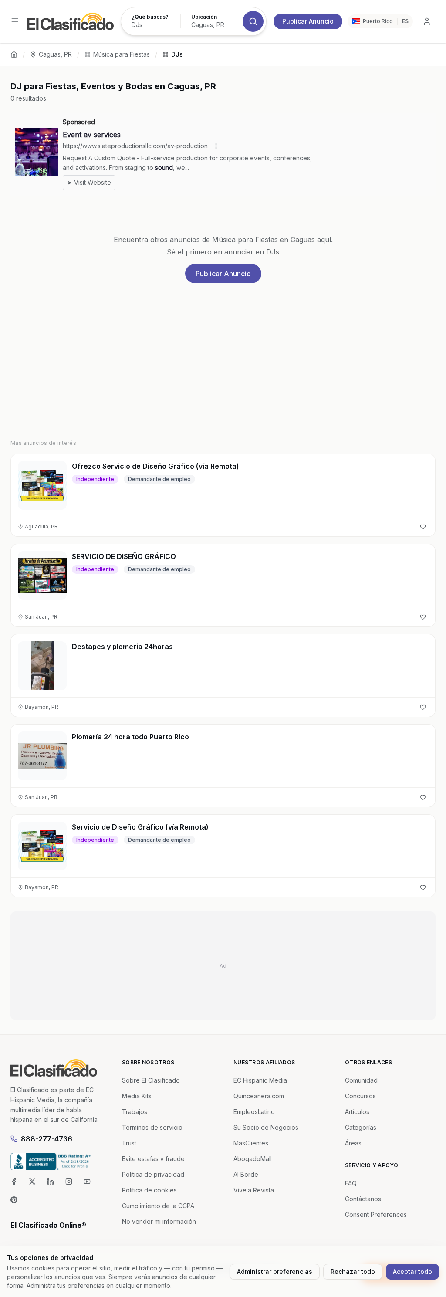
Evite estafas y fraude (153, 1158)
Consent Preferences (376, 1214)
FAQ (351, 1183)
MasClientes (250, 1143)
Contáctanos (363, 1198)
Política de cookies (149, 1190)
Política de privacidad (153, 1174)
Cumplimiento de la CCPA (158, 1205)
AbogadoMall (252, 1158)
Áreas (353, 1143)
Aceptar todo (412, 1271)
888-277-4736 (46, 1138)
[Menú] (15, 21)
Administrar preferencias (274, 1271)
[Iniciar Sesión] (427, 21)
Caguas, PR (55, 54)
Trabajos (134, 1111)
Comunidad (361, 1080)
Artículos (357, 1111)
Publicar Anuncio (308, 21)
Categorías (360, 1127)
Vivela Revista (253, 1190)
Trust (129, 1143)
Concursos (360, 1096)
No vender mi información (159, 1221)
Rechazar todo (353, 1271)
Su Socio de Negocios (265, 1127)
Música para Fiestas (121, 54)
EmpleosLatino (254, 1111)
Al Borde (245, 1174)
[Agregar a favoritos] (423, 527)
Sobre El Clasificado (151, 1080)
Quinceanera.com (258, 1096)
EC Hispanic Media (260, 1080)
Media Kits (137, 1096)
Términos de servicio (152, 1127)
